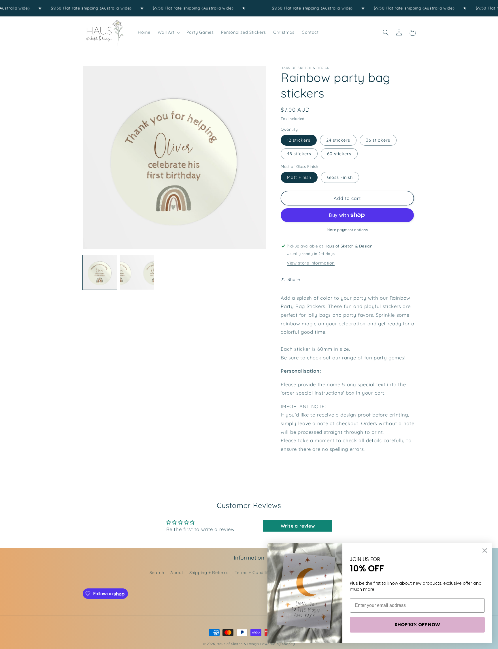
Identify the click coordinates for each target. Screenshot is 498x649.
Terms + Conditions (255, 572)
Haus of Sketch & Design (238, 644)
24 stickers (338, 140)
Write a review (298, 526)
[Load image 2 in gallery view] (137, 272)
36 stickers (378, 140)
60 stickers (339, 153)
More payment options (347, 229)
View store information (311, 263)
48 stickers (299, 153)
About (176, 572)
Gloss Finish (340, 177)
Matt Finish (299, 177)
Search (157, 572)
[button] (168, 32)
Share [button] (294, 279)
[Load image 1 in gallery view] (100, 272)
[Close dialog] (485, 550)
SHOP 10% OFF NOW (417, 624)
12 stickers (298, 140)
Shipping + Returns (209, 572)
